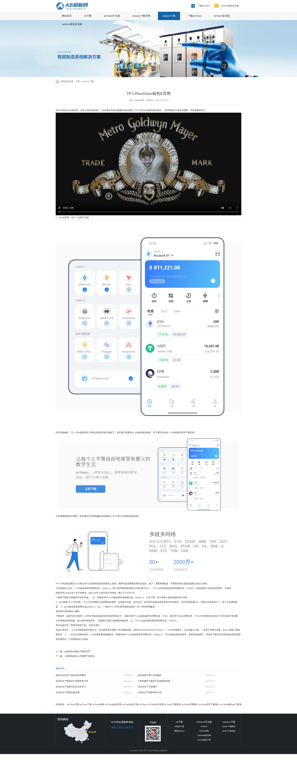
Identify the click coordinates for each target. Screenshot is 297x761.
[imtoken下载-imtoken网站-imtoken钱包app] (81, 6)
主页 (77, 81)
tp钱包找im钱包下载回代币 (77, 651)
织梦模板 (167, 757)
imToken (143, 704)
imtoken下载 (169, 16)
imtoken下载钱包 (228, 726)
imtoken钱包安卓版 (229, 6)
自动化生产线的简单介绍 (149, 692)
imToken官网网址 (189, 704)
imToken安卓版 (222, 16)
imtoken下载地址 (228, 731)
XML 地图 (138, 757)
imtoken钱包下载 (204, 740)
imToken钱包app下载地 (230, 704)
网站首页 (67, 16)
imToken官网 (73, 704)
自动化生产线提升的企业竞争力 (71, 687)
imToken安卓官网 (155, 704)
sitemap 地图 (149, 757)
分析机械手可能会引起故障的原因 (154, 681)
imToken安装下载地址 (208, 704)
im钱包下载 (179, 726)
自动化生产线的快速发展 (68, 692)
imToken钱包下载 (130, 704)
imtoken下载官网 (141, 16)
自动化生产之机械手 (147, 687)
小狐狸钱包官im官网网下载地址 (79, 656)
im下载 (88, 16)
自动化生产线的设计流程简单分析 (72, 681)
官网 (67, 217)
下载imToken (203, 6)
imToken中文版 (112, 16)
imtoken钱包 (204, 731)
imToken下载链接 (172, 704)
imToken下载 (86, 704)
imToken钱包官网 (113, 704)
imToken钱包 (98, 704)
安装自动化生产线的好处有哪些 (71, 675)
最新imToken (179, 731)
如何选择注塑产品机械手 (149, 675)
